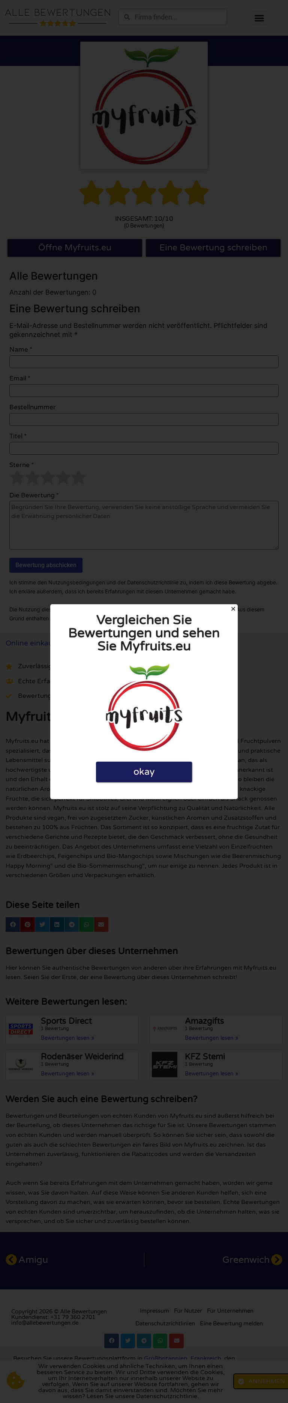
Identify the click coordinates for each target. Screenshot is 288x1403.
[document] (144, 701)
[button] (233, 608)
